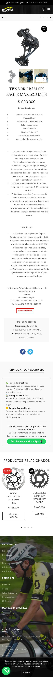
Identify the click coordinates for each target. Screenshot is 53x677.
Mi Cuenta (6, 601)
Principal (6, 585)
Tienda (5, 589)
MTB (39, 334)
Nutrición (6, 571)
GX (33, 334)
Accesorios (7, 559)
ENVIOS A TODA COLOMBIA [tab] (26, 369)
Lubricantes (7, 567)
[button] (6, 671)
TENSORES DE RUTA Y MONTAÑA (26, 330)
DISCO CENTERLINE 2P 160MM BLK (14, 498)
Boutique (6, 563)
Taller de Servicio (9, 593)
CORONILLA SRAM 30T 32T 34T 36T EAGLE (39, 497)
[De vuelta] (4, 17)
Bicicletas (6, 551)
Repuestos (7, 555)
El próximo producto (48, 17)
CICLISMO (25, 334)
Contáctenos (8, 597)
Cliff (4, 622)
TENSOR (30, 338)
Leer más (39, 514)
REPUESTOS (31, 326)
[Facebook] (23, 352)
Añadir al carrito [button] (14, 515)
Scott (4, 614)
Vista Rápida (22, 470)
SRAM (21, 338)
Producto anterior (41, 17)
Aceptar (26, 672)
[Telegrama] (30, 352)
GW (3, 618)
